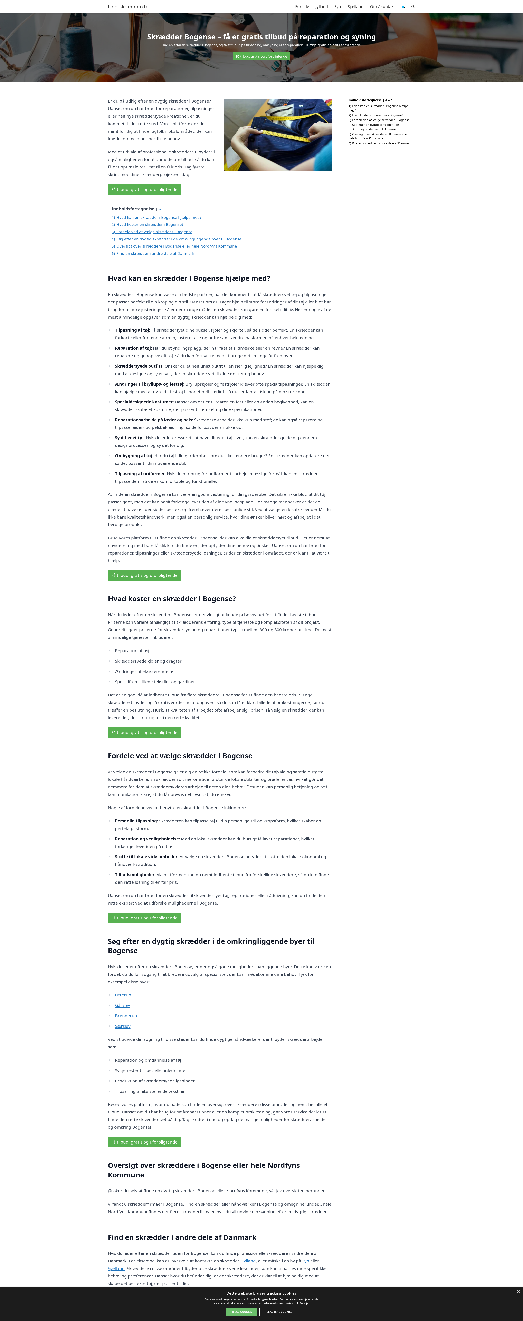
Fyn (337, 6)
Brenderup (126, 1016)
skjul (161, 209)
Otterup (123, 995)
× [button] (518, 1291)
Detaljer (305, 1303)
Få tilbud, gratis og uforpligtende (261, 56)
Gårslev (122, 1005)
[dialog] (261, 1304)
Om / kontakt (382, 6)
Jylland (322, 6)
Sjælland (355, 6)
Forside (302, 6)
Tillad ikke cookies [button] (278, 1312)
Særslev (123, 1026)
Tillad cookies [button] (241, 1312)
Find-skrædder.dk (128, 6)
